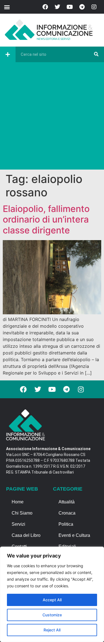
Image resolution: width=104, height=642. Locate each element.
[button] (6, 6)
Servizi (18, 524)
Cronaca (67, 513)
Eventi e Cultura (74, 535)
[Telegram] (81, 7)
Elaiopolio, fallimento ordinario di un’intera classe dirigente (46, 219)
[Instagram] (94, 7)
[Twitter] (57, 7)
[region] (52, 594)
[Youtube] (69, 7)
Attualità (67, 501)
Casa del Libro (26, 535)
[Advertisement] (52, 117)
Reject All (52, 629)
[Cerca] (96, 54)
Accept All (52, 599)
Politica (66, 524)
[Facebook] (45, 7)
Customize (52, 614)
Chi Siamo (22, 513)
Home (18, 501)
